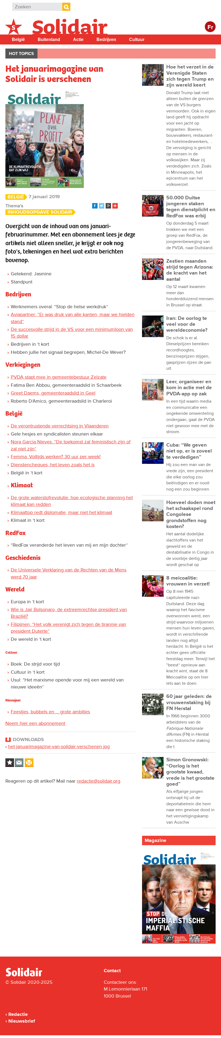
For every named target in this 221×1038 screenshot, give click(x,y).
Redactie (18, 1014)
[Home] (28, 975)
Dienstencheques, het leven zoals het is (53, 465)
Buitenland (49, 39)
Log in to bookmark (9, 762)
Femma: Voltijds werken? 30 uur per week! (56, 457)
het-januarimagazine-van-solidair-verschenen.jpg (59, 746)
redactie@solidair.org (98, 781)
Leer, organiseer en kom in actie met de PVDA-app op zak (189, 388)
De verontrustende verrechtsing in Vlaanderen (60, 426)
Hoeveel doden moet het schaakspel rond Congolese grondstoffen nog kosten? (190, 514)
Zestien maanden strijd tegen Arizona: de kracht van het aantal (189, 270)
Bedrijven (106, 39)
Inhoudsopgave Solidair (40, 212)
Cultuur (136, 39)
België (18, 39)
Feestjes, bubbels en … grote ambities (50, 712)
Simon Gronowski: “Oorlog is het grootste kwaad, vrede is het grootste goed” (190, 772)
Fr (210, 27)
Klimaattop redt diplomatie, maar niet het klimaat (61, 512)
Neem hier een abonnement (35, 723)
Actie (78, 39)
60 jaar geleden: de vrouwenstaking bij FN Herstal (189, 702)
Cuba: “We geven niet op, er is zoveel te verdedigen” (189, 451)
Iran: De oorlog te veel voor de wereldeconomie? (187, 324)
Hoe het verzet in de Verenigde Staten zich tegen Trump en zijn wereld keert (190, 76)
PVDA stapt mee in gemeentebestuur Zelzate (58, 377)
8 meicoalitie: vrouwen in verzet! (188, 581)
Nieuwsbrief (21, 1021)
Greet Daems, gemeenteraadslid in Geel (53, 393)
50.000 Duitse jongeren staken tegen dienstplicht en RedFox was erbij (190, 207)
